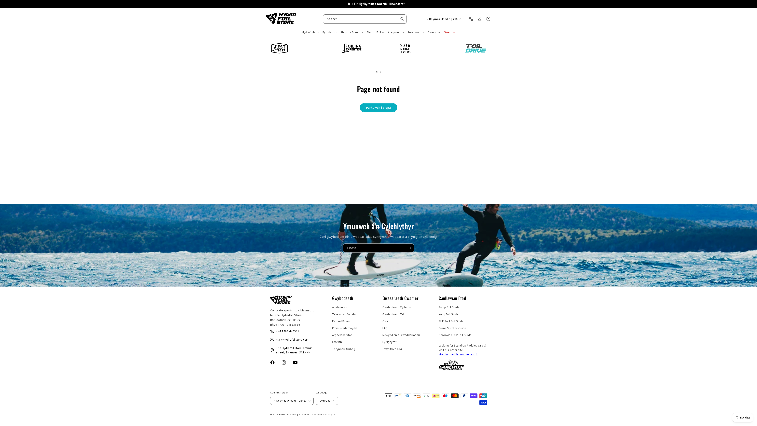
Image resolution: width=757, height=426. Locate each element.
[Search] (402, 19)
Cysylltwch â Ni (392, 349)
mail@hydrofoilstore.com (292, 339)
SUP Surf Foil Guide (451, 321)
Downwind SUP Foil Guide (455, 335)
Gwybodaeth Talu (394, 314)
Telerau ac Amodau (344, 314)
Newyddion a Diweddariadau (401, 335)
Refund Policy (341, 321)
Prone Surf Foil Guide (452, 328)
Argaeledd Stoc (342, 335)
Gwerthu (338, 342)
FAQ (385, 328)
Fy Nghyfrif (389, 342)
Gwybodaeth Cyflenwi (396, 307)
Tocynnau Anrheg (343, 349)
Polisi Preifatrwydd (344, 328)
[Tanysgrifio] (409, 248)
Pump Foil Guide (449, 307)
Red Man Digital (326, 414)
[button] (310, 32)
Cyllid (386, 321)
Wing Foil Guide (449, 314)
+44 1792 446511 (287, 331)
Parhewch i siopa (378, 107)
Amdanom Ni (340, 307)
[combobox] (364, 19)
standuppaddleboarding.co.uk (458, 354)
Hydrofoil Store (287, 414)
